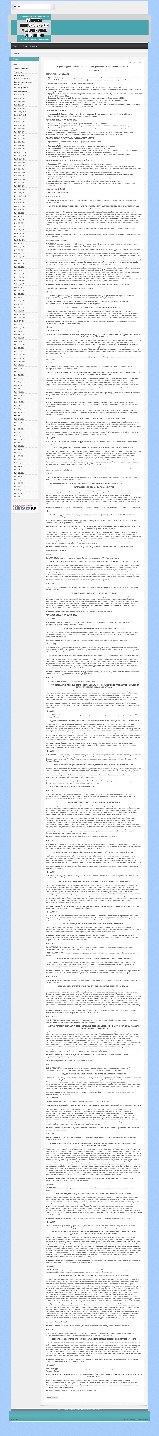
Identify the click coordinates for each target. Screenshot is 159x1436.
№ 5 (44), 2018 (19, 402)
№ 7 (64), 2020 (19, 331)
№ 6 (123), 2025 (19, 132)
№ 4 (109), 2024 (19, 179)
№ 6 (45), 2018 (19, 395)
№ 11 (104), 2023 (20, 196)
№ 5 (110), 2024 (19, 176)
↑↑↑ (143, 1414)
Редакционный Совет (21, 75)
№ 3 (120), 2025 (19, 142)
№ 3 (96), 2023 (19, 223)
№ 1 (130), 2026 (19, 108)
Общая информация (21, 68)
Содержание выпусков (21, 91)
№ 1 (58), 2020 (19, 351)
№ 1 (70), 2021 (19, 311)
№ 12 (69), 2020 (19, 314)
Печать (133, 63)
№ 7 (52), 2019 (19, 372)
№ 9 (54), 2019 (19, 365)
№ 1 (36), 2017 (19, 426)
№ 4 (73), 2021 (19, 301)
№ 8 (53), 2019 (19, 368)
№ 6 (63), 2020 (19, 334)
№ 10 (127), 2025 (20, 118)
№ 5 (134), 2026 (19, 95)
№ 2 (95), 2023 (19, 226)
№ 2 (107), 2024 (19, 183)
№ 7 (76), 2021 (19, 291)
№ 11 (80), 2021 (19, 277)
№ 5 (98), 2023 (19, 216)
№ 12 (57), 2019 (19, 355)
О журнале (18, 72)
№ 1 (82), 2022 (19, 270)
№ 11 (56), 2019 (19, 358)
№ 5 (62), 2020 (19, 338)
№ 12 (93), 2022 (19, 233)
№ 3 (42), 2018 (19, 405)
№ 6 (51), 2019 (19, 375)
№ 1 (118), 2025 (19, 149)
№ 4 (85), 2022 (19, 260)
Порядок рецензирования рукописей (23, 83)
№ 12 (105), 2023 (20, 193)
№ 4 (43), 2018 (19, 399)
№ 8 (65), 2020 (19, 328)
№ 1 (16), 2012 (19, 493)
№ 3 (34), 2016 (19, 432)
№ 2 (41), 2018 (19, 409)
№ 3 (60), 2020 (19, 348)
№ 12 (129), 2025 (20, 112)
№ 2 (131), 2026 (19, 105)
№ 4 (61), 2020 (19, 341)
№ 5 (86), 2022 (19, 257)
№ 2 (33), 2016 (19, 436)
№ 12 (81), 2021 (19, 274)
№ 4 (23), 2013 (19, 470)
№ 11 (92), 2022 (19, 237)
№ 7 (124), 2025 (19, 128)
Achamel (145, 1419)
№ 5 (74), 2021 (19, 297)
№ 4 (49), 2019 (19, 382)
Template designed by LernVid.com (133, 1419)
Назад (49, 1397)
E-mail (139, 63)
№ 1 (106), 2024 (19, 189)
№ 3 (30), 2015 (19, 446)
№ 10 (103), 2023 (20, 199)
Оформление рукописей (22, 79)
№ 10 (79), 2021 (19, 280)
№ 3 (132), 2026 (19, 101)
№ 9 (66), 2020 (19, 324)
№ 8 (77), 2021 (19, 287)
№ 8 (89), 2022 (19, 247)
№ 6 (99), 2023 (19, 213)
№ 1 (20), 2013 (19, 480)
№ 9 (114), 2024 (19, 162)
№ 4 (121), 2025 (19, 139)
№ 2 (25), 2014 (19, 463)
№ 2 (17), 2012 (19, 490)
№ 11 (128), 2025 (20, 115)
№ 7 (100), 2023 (19, 210)
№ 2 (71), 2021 (19, 307)
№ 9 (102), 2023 (19, 203)
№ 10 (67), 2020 (19, 321)
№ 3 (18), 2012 (19, 486)
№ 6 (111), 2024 (19, 172)
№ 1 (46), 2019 (19, 392)
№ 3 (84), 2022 (19, 264)
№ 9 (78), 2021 (19, 284)
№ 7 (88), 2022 (19, 250)
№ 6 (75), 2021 (19, 294)
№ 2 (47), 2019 (19, 388)
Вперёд (55, 1397)
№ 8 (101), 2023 (19, 206)
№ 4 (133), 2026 (19, 98)
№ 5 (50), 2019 (19, 378)
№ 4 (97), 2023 (19, 220)
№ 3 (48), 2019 (19, 385)
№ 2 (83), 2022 (19, 267)
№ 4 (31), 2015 (19, 443)
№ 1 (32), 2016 (19, 439)
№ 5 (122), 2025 (19, 135)
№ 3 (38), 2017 (19, 422)
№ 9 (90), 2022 (19, 243)
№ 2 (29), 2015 (19, 449)
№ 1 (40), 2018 (19, 412)
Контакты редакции (21, 87)
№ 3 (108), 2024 (19, 186)
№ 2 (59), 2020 (19, 345)
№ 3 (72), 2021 (19, 304)
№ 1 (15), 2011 (19, 497)
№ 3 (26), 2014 (19, 459)
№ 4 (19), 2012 (19, 483)
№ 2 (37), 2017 (19, 419)
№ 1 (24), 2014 (19, 466)
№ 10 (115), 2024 (20, 159)
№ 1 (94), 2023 (19, 230)
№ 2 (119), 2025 (19, 145)
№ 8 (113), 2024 (19, 166)
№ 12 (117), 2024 (20, 152)
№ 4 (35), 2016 (19, 429)
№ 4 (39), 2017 (19, 415)
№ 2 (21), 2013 (19, 476)
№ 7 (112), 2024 (19, 169)
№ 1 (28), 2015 (19, 453)
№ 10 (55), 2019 (19, 361)
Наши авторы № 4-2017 (55, 189)
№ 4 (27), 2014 (19, 456)
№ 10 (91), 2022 (19, 240)
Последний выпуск (30, 46)
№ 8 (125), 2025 (19, 125)
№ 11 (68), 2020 (19, 318)
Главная (16, 46)
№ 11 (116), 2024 (20, 155)
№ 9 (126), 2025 (19, 122)
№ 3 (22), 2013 (19, 473)
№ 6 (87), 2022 (19, 253)
